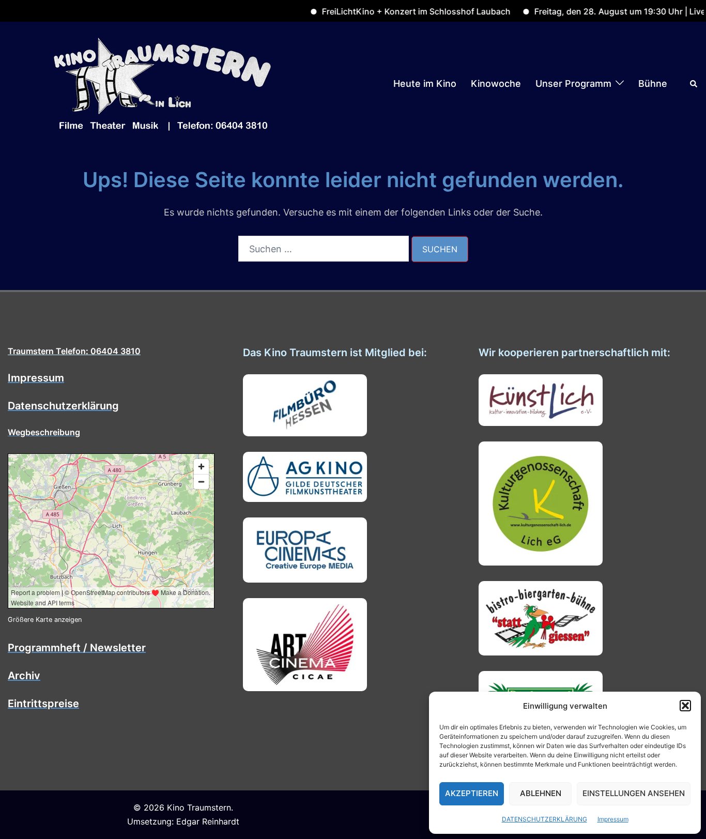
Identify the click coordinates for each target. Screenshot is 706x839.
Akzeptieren (471, 793)
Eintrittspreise (43, 703)
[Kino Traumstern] (163, 83)
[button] (685, 705)
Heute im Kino (424, 83)
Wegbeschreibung (44, 432)
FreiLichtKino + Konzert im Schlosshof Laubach (396, 11)
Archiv (24, 675)
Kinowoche (496, 83)
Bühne (652, 83)
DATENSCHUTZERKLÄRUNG (544, 819)
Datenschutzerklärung (63, 406)
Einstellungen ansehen (633, 793)
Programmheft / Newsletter (77, 648)
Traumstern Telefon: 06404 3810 (74, 351)
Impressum (612, 819)
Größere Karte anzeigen (45, 619)
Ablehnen (540, 793)
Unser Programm (573, 83)
